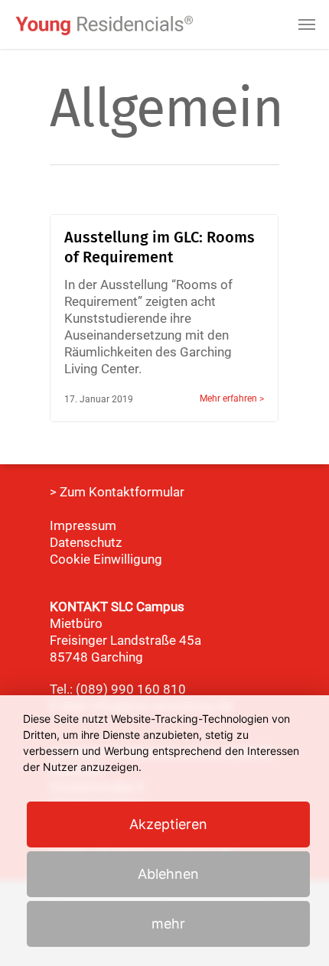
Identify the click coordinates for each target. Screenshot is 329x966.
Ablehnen (168, 874)
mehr (168, 924)
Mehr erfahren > (232, 398)
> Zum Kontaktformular (117, 491)
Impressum (83, 525)
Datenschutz (86, 542)
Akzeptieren (168, 824)
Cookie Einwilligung (106, 559)
